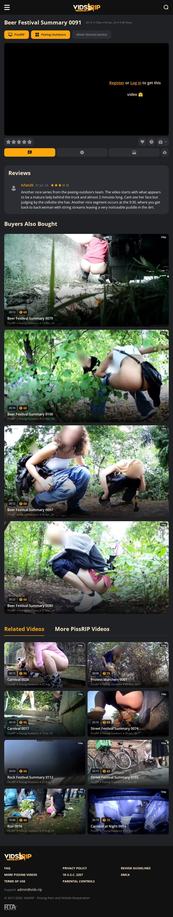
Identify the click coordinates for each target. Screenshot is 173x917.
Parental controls (79, 881)
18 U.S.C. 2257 (73, 875)
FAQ (7, 868)
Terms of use (14, 881)
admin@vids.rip (29, 889)
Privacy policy (75, 868)
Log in (135, 82)
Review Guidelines (136, 868)
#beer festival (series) (91, 35)
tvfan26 (27, 185)
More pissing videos (20, 875)
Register (116, 82)
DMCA (125, 875)
